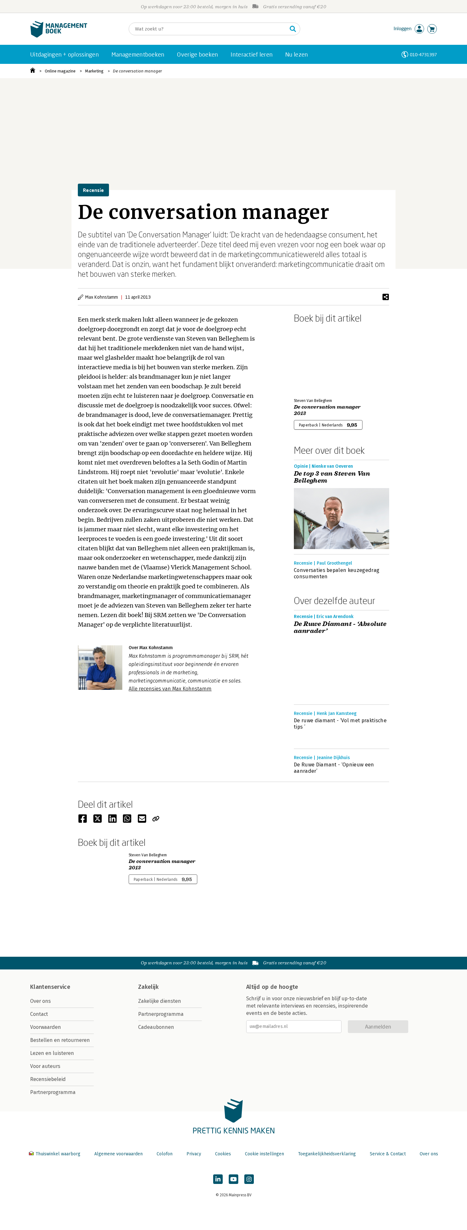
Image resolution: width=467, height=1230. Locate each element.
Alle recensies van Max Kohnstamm (170, 689)
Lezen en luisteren (52, 1053)
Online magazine (60, 71)
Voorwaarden (45, 1027)
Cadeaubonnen (156, 1027)
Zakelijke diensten (159, 1001)
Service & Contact (388, 1154)
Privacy (193, 1154)
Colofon (165, 1154)
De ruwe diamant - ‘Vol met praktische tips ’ (340, 723)
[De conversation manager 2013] (316, 359)
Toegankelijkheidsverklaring (327, 1154)
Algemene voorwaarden (118, 1154)
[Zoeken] (293, 29)
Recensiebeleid (48, 1079)
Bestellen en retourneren (60, 1040)
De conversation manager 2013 (327, 410)
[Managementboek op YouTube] (233, 1179)
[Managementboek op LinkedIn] (218, 1179)
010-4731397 (423, 54)
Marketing (94, 71)
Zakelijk (148, 986)
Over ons (40, 1001)
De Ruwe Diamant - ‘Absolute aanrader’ (340, 628)
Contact (39, 1014)
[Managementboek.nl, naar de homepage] (58, 36)
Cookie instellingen (264, 1154)
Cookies (223, 1154)
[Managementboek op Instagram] (249, 1179)
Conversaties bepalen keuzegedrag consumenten (336, 573)
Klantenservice (50, 986)
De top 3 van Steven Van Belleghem (332, 477)
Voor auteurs (45, 1066)
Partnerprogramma (53, 1092)
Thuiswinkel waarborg (58, 1154)
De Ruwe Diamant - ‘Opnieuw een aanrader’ (334, 768)
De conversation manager (137, 71)
